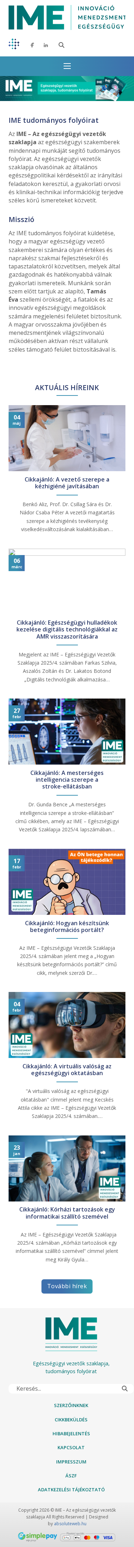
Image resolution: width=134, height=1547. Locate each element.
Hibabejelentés (71, 1433)
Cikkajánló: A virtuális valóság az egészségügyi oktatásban (67, 1070)
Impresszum (71, 1461)
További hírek (67, 1286)
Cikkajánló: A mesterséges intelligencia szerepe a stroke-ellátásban (67, 780)
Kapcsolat (71, 1447)
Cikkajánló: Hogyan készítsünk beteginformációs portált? (67, 926)
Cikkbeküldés (71, 1419)
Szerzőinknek (71, 1405)
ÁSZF (71, 1475)
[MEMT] (14, 45)
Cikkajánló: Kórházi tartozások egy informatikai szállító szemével (67, 1213)
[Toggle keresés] (61, 45)
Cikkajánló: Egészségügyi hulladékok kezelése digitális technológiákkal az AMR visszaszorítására (67, 629)
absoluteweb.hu (70, 1524)
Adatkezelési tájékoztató (71, 1489)
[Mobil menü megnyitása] (67, 66)
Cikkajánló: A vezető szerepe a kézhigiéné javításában (67, 483)
